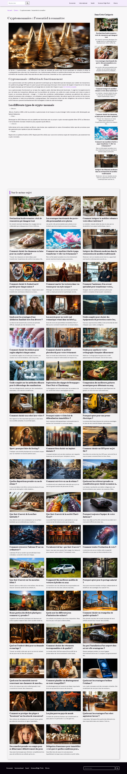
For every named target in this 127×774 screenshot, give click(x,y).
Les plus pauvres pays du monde (59, 713)
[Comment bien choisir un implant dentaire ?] (63, 436)
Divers (116, 3)
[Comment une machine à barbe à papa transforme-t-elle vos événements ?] (106, 133)
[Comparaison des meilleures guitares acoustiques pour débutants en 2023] (100, 370)
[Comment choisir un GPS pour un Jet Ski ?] (100, 436)
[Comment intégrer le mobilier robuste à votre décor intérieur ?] (106, 80)
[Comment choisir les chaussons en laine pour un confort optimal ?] (106, 105)
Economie (72, 3)
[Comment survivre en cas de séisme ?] (63, 469)
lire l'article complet (69, 87)
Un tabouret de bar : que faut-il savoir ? (63, 547)
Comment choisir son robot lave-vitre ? (27, 415)
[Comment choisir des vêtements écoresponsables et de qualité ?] (63, 633)
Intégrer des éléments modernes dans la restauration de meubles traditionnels (106, 171)
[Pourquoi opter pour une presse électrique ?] (100, 403)
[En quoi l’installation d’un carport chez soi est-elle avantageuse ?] (100, 633)
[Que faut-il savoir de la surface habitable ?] (27, 502)
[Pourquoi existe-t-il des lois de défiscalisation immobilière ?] (63, 403)
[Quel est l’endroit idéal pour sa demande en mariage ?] (27, 633)
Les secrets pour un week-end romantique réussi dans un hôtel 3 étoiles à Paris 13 (60, 319)
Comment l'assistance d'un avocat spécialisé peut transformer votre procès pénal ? (97, 286)
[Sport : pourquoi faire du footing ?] (27, 436)
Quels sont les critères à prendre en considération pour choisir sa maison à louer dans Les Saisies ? (99, 484)
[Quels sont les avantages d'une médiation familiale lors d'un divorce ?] (27, 304)
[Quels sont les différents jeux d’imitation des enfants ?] (63, 600)
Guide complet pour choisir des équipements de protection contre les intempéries (99, 319)
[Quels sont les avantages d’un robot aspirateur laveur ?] (100, 701)
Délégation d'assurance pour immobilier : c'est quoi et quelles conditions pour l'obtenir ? (63, 749)
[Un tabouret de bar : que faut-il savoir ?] (63, 534)
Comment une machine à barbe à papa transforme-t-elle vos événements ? (106, 144)
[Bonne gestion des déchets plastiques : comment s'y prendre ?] (27, 600)
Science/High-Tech (104, 3)
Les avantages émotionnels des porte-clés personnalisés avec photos (106, 63)
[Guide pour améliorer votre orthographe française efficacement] (100, 337)
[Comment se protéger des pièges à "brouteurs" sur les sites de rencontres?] (27, 701)
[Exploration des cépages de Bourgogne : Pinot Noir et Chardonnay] (63, 370)
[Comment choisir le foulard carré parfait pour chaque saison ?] (27, 272)
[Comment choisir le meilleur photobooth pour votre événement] (63, 337)
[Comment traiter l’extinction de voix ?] (100, 534)
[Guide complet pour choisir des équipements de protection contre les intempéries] (100, 304)
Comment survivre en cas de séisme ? (62, 481)
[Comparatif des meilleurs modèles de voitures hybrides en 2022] (63, 567)
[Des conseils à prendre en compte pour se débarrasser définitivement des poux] (27, 734)
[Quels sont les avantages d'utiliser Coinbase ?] (100, 668)
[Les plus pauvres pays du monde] (63, 701)
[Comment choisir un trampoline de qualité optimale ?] (100, 600)
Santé (92, 3)
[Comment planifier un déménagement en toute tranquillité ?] (63, 668)
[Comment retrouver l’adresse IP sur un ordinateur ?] (27, 534)
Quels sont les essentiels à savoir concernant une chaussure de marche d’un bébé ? (25, 683)
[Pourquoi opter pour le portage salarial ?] (100, 567)
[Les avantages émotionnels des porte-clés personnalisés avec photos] (106, 52)
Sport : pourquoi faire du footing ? (24, 448)
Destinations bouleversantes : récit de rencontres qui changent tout (106, 35)
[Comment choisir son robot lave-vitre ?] (27, 403)
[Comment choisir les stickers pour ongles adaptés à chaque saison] (27, 337)
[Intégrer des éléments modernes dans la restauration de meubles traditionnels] (106, 161)
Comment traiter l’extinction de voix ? (99, 547)
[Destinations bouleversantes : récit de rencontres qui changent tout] (106, 24)
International (83, 3)
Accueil (10, 10)
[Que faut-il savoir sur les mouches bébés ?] (27, 567)
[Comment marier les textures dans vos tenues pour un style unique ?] (63, 272)
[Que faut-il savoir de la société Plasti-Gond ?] (63, 502)
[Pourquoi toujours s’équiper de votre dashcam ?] (100, 502)
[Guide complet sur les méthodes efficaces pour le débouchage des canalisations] (27, 370)
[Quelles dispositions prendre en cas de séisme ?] (27, 469)
